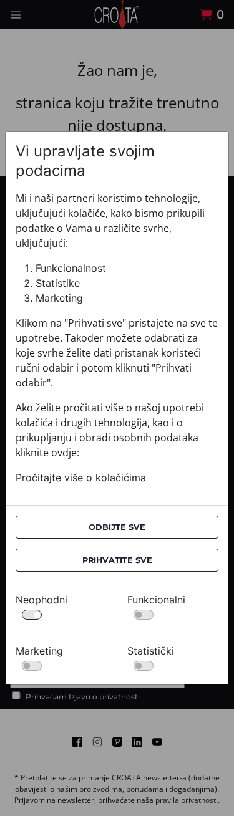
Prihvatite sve (117, 560)
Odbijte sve (117, 527)
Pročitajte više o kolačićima (81, 477)
